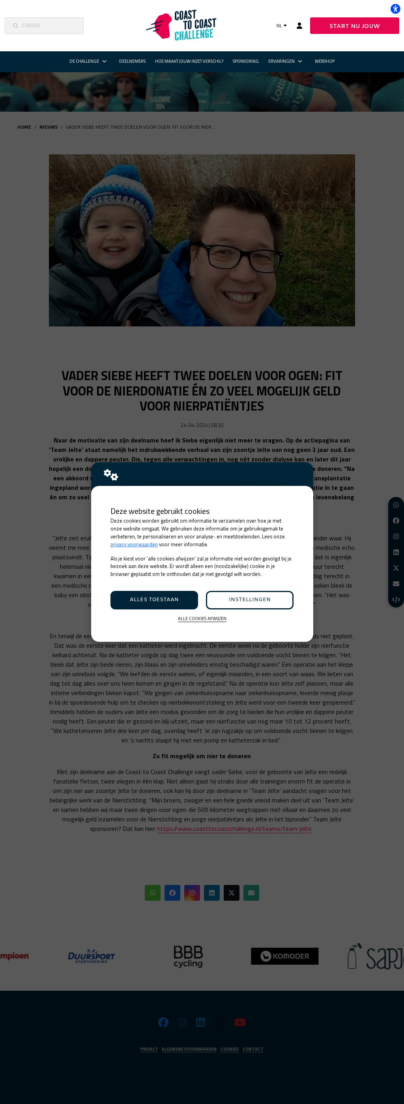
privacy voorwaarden (134, 544)
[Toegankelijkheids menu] (395, 8)
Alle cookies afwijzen (202, 618)
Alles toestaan (154, 599)
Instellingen (250, 599)
